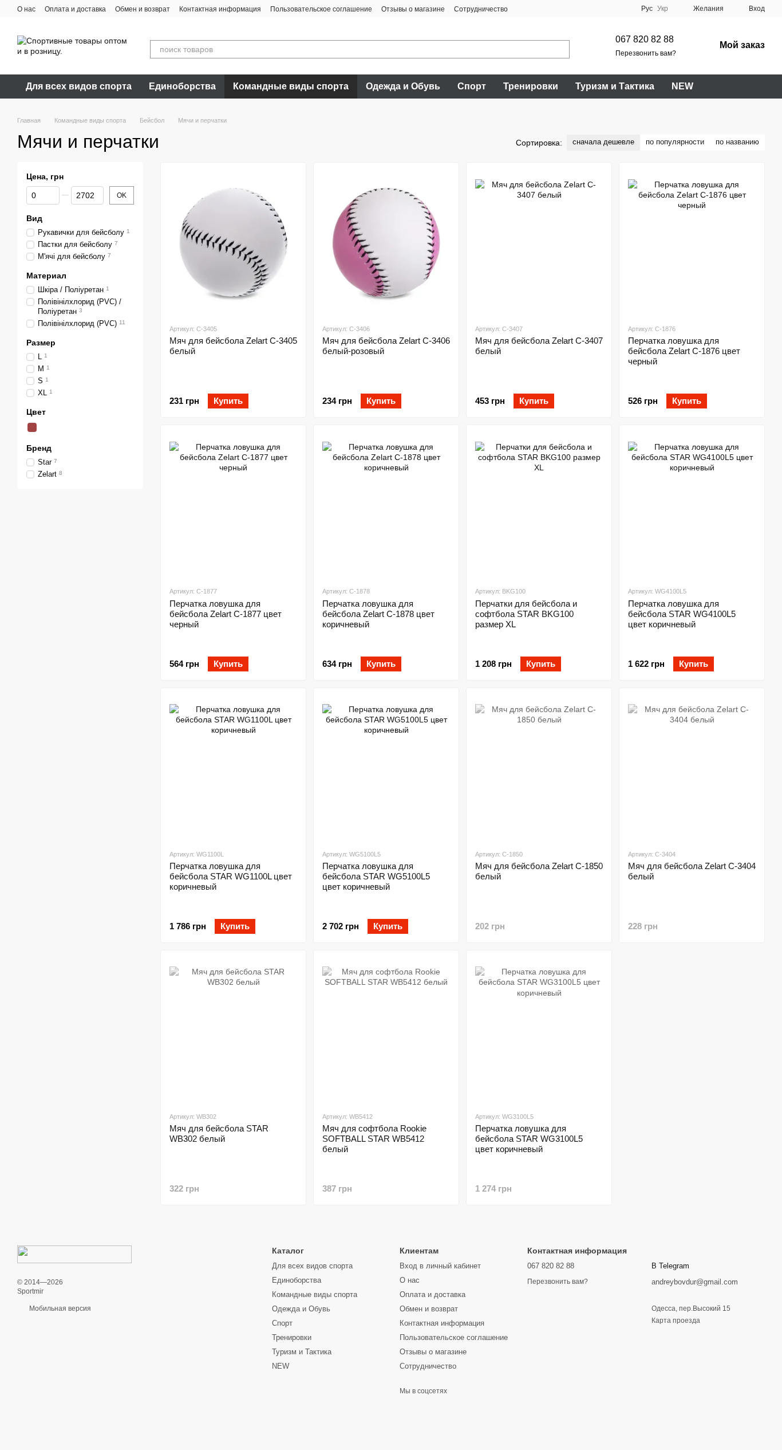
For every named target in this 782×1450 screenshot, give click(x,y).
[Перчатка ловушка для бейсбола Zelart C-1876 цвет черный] (692, 243)
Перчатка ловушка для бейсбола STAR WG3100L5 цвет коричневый (529, 1138)
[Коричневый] (32, 427)
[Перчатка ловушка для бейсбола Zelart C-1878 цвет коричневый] (386, 505)
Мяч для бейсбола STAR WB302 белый (218, 1133)
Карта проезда (675, 1321)
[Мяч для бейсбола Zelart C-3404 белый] (692, 768)
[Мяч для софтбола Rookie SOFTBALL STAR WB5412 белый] (386, 1030)
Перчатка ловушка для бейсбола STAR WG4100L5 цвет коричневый (682, 614)
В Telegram (670, 1266)
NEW (682, 86)
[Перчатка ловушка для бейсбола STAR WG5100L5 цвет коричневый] (386, 768)
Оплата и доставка (75, 9)
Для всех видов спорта (79, 86)
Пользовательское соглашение (321, 9)
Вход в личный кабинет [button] (440, 1266)
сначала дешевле (603, 141)
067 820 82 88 (644, 39)
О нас (26, 9)
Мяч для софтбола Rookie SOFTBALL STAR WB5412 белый (374, 1138)
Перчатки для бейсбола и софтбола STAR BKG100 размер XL (526, 614)
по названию (737, 141)
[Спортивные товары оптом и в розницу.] (74, 1254)
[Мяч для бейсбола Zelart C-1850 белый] (539, 768)
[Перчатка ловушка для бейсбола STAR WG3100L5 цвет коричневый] (539, 1030)
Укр (662, 8)
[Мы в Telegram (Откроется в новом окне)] (565, 8)
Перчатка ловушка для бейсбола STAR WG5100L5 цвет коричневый (376, 876)
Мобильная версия (59, 1308)
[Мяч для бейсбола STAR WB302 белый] (233, 1030)
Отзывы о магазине (413, 9)
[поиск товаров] (560, 49)
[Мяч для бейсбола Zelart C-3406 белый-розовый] (386, 243)
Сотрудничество (481, 9)
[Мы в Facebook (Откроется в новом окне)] (523, 8)
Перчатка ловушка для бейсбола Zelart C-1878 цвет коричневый (378, 614)
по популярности (675, 141)
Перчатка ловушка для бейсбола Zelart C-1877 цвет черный (225, 614)
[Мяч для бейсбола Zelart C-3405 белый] (233, 243)
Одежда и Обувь (403, 86)
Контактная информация (220, 9)
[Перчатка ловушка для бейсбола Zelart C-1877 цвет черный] (233, 505)
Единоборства (182, 86)
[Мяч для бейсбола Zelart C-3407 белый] (539, 243)
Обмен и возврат (142, 9)
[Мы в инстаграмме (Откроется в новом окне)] (551, 8)
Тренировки (530, 86)
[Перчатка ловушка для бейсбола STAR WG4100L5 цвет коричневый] (692, 505)
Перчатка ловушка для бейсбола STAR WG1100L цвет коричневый (230, 876)
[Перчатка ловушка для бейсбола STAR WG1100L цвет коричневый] (233, 768)
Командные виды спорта (291, 86)
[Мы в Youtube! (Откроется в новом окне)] (537, 8)
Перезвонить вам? (645, 53)
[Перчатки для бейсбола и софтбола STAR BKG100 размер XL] (539, 505)
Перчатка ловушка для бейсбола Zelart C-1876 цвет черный (684, 351)
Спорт (471, 86)
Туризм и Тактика (614, 86)
